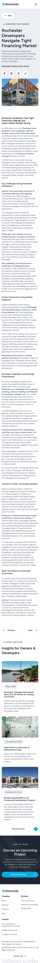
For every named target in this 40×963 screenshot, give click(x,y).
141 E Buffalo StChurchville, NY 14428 (10, 925)
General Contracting (29, 904)
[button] (35, 4)
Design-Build (26, 908)
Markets (5, 905)
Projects (5, 909)
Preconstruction (27, 901)
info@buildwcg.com (9, 930)
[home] (10, 4)
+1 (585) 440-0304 (9, 934)
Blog (3, 913)
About (4, 901)
